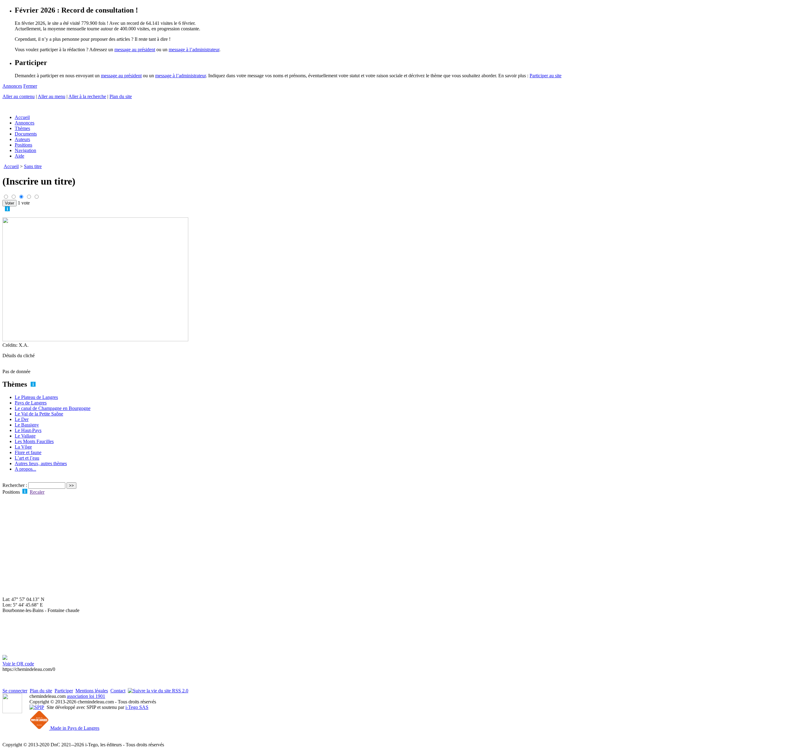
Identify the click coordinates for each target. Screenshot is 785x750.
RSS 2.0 (179, 690)
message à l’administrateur (194, 49)
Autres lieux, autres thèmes (41, 463)
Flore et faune (28, 452)
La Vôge (23, 447)
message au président (134, 49)
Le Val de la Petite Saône (39, 413)
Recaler (37, 492)
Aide (19, 156)
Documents (26, 133)
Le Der (22, 419)
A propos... (25, 469)
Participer (64, 690)
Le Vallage (25, 435)
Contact (117, 690)
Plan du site (120, 96)
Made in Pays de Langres (74, 728)
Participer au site (545, 75)
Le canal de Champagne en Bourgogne (52, 408)
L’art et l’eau (27, 458)
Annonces (12, 86)
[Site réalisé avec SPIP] (36, 707)
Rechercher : (14, 485)
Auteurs (22, 139)
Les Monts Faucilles (34, 441)
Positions (23, 144)
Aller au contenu (18, 96)
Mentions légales (91, 690)
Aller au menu (51, 96)
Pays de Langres (31, 402)
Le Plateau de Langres (36, 397)
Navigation (25, 150)
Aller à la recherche (87, 96)
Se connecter (14, 690)
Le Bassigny (27, 424)
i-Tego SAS (136, 707)
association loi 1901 (86, 696)
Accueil (22, 117)
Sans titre (33, 166)
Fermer (30, 86)
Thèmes (22, 128)
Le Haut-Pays (28, 430)
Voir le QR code (18, 663)
